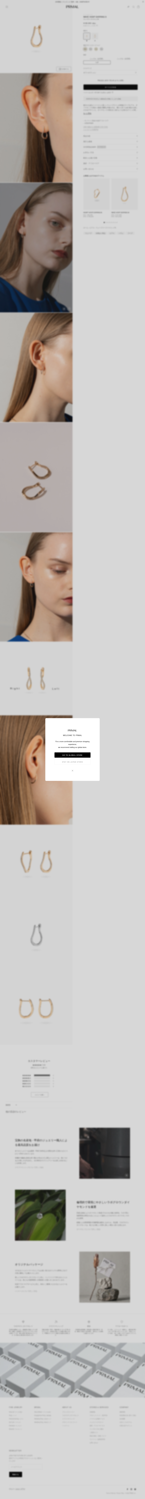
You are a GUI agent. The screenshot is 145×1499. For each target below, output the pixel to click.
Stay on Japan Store (72, 762)
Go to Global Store (72, 755)
